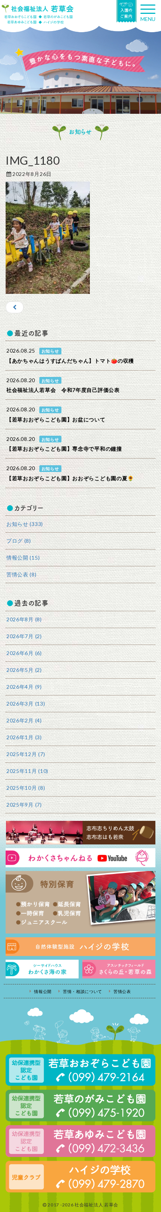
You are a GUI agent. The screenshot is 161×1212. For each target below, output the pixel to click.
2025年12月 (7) (25, 754)
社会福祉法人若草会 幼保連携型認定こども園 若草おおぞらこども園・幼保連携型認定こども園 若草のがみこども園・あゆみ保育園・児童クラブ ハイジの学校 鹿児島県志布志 (37, 14)
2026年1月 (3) (24, 737)
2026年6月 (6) (24, 653)
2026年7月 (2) (24, 636)
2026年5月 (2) (24, 670)
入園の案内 (126, 11)
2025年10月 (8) (25, 788)
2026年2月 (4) (24, 720)
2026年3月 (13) (25, 703)
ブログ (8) (18, 541)
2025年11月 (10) (27, 771)
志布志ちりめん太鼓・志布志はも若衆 (80, 832)
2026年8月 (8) (24, 619)
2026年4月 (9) (24, 686)
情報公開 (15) (23, 557)
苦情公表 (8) (21, 574)
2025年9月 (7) (24, 804)
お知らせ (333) (24, 524)
